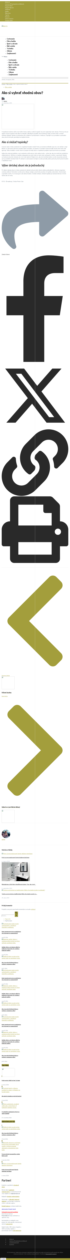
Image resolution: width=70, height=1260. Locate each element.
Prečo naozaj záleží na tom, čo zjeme (11, 1080)
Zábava (9, 51)
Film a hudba (11, 41)
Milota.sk (7, 2)
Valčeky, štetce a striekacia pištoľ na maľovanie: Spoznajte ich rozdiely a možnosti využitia (11, 948)
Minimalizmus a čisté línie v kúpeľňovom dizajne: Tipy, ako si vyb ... (19, 884)
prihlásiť (33, 909)
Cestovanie (11, 39)
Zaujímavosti (11, 53)
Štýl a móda (11, 46)
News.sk (7, 17)
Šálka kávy (7, 13)
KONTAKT (11, 1244)
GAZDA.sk (7, 9)
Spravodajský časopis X (51, 1254)
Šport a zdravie (12, 44)
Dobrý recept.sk (9, 18)
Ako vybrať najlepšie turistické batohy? (12, 1096)
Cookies (3, 1259)
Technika (10, 48)
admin (5, 101)
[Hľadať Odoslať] (16, 914)
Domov (3, 84)
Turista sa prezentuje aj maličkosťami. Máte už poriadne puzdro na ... (19, 894)
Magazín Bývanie (9, 7)
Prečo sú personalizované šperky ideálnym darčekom (15, 857)
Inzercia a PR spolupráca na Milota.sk (14, 4)
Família (7, 11)
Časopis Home (9, 20)
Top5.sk (7, 15)
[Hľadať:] (10, 915)
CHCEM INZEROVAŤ (14, 1242)
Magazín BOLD (9, 5)
